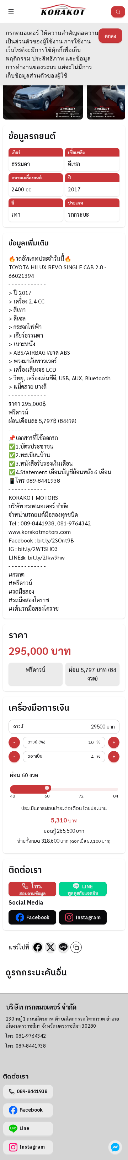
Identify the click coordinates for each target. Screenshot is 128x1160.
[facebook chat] (115, 1147)
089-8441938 (32, 1091)
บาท (64, 727)
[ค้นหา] (118, 11)
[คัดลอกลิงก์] (76, 947)
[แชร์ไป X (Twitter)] (50, 947)
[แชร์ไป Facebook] (37, 947)
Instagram (88, 917)
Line (24, 1128)
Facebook (37, 917)
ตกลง (110, 35)
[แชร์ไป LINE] (63, 947)
